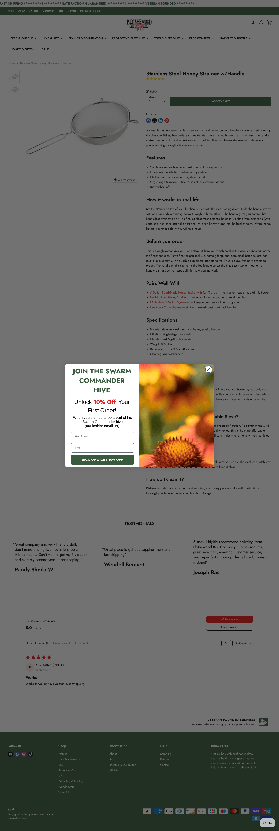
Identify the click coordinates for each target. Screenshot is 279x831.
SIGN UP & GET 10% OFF (102, 460)
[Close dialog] (208, 369)
